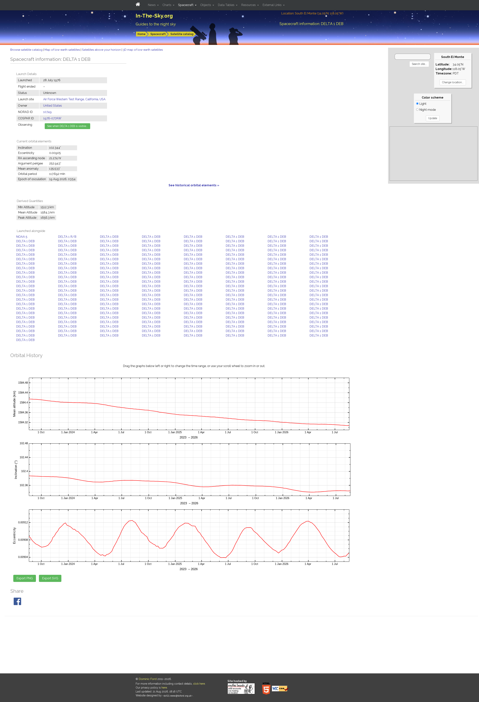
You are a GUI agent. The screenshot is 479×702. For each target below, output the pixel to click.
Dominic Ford (148, 679)
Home (142, 34)
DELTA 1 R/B (67, 236)
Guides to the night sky (156, 24)
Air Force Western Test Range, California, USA (74, 99)
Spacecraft (158, 34)
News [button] (152, 5)
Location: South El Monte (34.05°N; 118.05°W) (312, 13)
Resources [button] (249, 5)
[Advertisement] (433, 153)
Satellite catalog (181, 34)
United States (52, 105)
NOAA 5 (21, 236)
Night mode (427, 109)
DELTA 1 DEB (109, 236)
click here (199, 683)
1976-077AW (52, 118)
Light (422, 103)
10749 (47, 112)
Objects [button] (206, 5)
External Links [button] (272, 5)
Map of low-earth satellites (63, 49)
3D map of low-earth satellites (143, 49)
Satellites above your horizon (102, 49)
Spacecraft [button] (186, 5)
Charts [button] (167, 5)
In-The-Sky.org (154, 16)
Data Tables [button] (226, 5)
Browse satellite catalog (26, 49)
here (164, 687)
